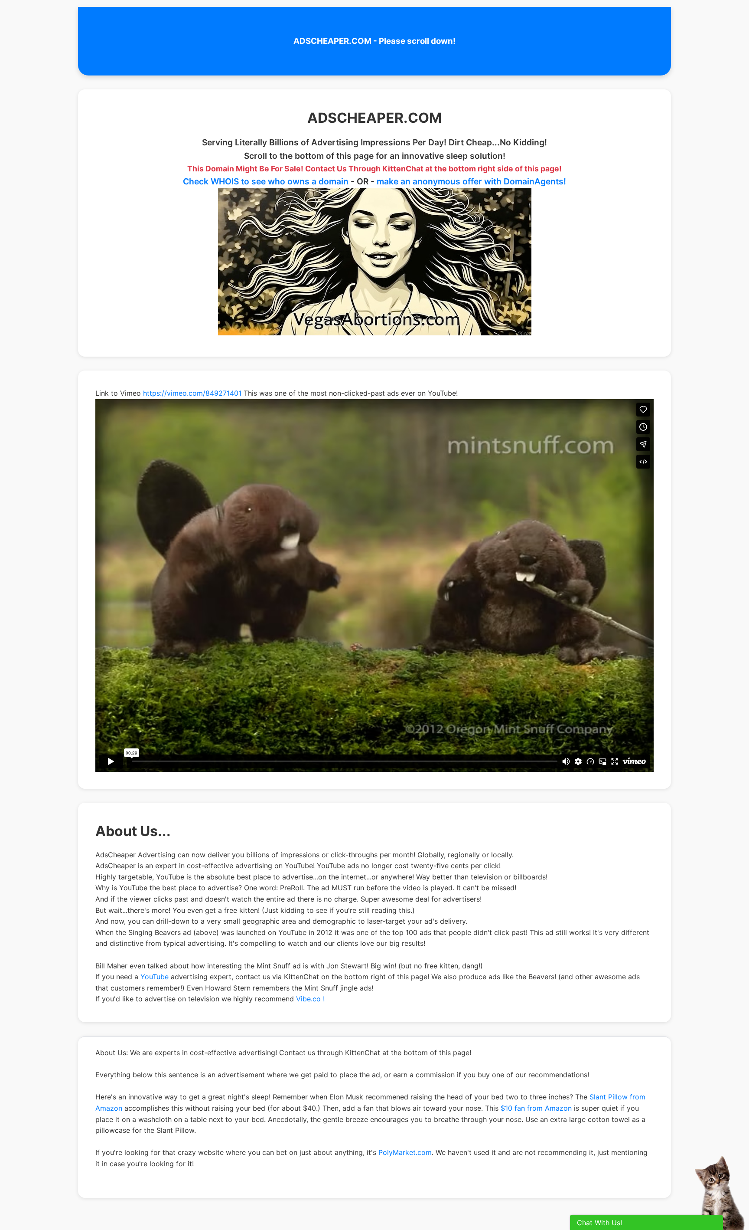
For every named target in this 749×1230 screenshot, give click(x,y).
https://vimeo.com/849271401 (192, 393)
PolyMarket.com (405, 1152)
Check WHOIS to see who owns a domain (265, 181)
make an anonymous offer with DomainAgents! (471, 181)
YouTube (154, 976)
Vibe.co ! (310, 998)
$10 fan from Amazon (536, 1108)
